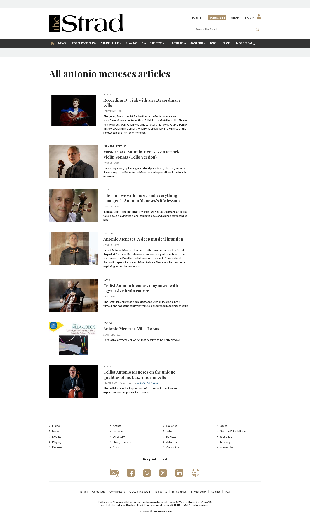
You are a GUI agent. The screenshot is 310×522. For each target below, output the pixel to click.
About (117, 447)
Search (257, 29)
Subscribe (217, 17)
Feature (108, 233)
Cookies (215, 491)
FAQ (227, 491)
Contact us (172, 447)
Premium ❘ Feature (114, 146)
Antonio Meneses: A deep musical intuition (143, 239)
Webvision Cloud (163, 511)
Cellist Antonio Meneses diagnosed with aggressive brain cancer (140, 288)
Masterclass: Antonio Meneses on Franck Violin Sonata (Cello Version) (141, 154)
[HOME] (52, 43)
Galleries (171, 425)
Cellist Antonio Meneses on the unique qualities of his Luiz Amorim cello (139, 374)
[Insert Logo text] (86, 30)
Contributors (117, 491)
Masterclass (227, 447)
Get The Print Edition (233, 431)
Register (196, 17)
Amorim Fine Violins (148, 382)
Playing (56, 442)
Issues (223, 425)
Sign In (249, 17)
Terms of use (179, 491)
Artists (117, 425)
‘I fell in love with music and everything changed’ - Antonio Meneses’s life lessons (141, 197)
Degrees (57, 447)
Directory (119, 436)
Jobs (169, 431)
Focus (107, 190)
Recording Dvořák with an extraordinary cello (141, 102)
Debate (56, 436)
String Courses (122, 442)
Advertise (172, 442)
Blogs (107, 94)
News (106, 280)
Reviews (171, 436)
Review (107, 323)
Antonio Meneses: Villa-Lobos (131, 328)
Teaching (225, 442)
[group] (244, 43)
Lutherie (118, 431)
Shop (235, 17)
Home (56, 425)
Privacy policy (198, 491)
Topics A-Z (160, 491)
